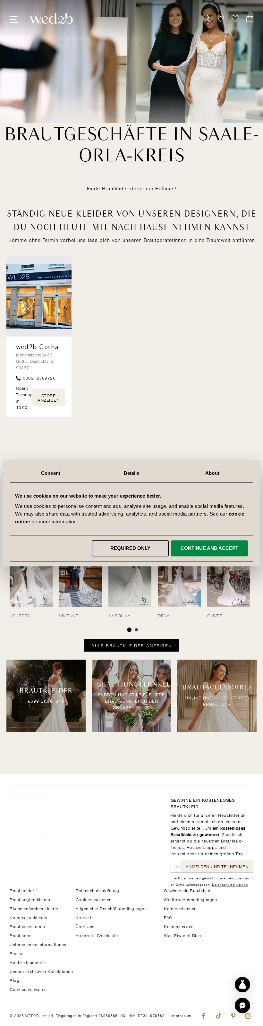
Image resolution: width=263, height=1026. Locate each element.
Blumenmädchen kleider (34, 908)
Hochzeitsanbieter (28, 962)
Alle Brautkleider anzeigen (131, 645)
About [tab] (212, 473)
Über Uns (85, 926)
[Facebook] (203, 1014)
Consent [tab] (50, 473)
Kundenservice (179, 926)
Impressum (181, 1015)
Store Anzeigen (48, 397)
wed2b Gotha (37, 347)
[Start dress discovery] (242, 984)
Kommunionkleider (28, 917)
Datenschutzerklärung (230, 884)
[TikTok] (218, 1014)
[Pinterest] (233, 1014)
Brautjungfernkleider (30, 899)
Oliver (215, 615)
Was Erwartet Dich (182, 935)
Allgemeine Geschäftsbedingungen (111, 908)
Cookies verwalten (28, 989)
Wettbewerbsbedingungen (190, 899)
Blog (14, 980)
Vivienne (68, 615)
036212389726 (38, 377)
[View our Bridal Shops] (221, 18)
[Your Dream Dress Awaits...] (51, 18)
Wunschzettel (235, 18)
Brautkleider (22, 890)
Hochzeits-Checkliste (97, 935)
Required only (130, 548)
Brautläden (20, 935)
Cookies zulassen (94, 899)
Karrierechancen (180, 908)
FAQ (168, 917)
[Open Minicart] (249, 18)
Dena (164, 615)
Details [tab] (132, 473)
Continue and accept (209, 548)
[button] (242, 1005)
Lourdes (20, 615)
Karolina (119, 615)
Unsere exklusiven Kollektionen (41, 971)
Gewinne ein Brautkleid (187, 890)
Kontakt (84, 917)
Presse (16, 953)
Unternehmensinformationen (38, 944)
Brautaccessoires (27, 926)
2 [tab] (136, 629)
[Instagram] (247, 1014)
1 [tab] (129, 630)
